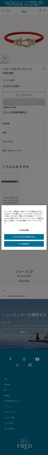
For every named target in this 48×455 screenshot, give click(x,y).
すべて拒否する (24, 244)
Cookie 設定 (24, 230)
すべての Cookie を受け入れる (24, 237)
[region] (24, 227)
